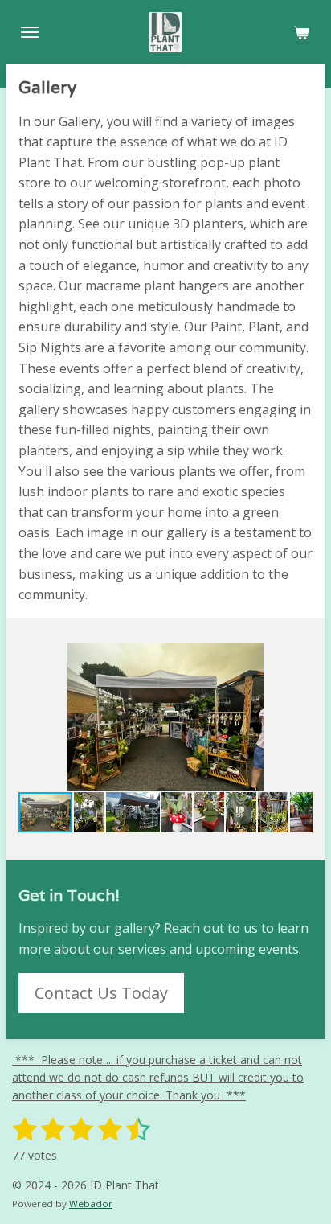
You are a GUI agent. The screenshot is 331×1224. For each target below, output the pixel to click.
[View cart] (301, 32)
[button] (298, 658)
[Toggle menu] (29, 32)
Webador (90, 1203)
